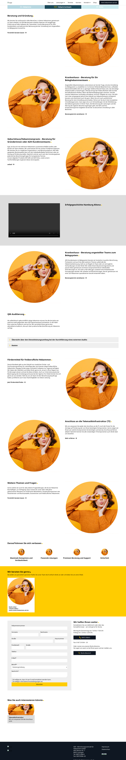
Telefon (14, 652)
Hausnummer (59, 639)
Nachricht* (15, 671)
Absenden (39, 684)
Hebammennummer (18, 626)
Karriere (78, 2)
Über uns (50, 2)
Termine (70, 2)
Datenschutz (106, 749)
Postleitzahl (15, 645)
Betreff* (14, 665)
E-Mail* (14, 658)
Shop (95, 2)
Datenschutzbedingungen (32, 681)
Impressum (105, 747)
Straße (14, 639)
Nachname (43, 632)
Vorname (15, 632)
